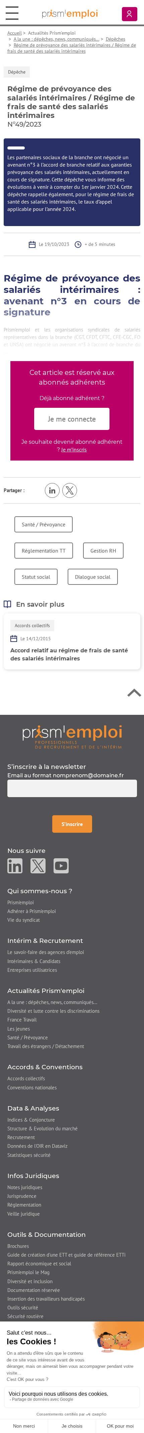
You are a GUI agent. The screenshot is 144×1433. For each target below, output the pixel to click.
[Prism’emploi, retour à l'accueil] (72, 737)
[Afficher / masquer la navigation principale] (12, 12)
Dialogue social (93, 576)
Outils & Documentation (46, 1235)
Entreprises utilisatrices (32, 970)
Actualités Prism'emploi (45, 991)
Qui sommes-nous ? (39, 891)
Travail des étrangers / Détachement (45, 1046)
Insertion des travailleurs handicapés (46, 1299)
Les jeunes (18, 1029)
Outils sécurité (22, 1307)
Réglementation (24, 1205)
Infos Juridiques (33, 1176)
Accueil (14, 33)
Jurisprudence (22, 1196)
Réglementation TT (44, 550)
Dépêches (115, 39)
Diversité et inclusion (30, 1281)
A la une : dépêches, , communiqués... (52, 1002)
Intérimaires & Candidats (33, 961)
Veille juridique (23, 1214)
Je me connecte (72, 419)
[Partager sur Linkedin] (52, 490)
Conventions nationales (32, 1087)
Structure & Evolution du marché (42, 1128)
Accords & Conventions (45, 1067)
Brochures (18, 1246)
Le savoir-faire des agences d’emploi (45, 952)
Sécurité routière (25, 1316)
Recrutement (21, 1137)
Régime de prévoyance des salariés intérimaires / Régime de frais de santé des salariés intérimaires (71, 48)
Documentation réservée (33, 1290)
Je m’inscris (74, 449)
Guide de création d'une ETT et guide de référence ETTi (66, 1255)
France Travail (22, 1019)
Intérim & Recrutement (45, 941)
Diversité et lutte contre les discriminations (53, 1011)
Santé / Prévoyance (43, 524)
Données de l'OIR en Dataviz (37, 1146)
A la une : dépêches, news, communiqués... (56, 39)
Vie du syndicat (23, 920)
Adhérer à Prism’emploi (31, 911)
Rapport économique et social (39, 1263)
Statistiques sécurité (29, 1155)
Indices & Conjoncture (31, 1120)
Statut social (36, 576)
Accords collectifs (26, 1078)
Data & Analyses (33, 1108)
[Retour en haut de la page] (134, 694)
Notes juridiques (24, 1187)
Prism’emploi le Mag (28, 1272)
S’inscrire (76, 823)
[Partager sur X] (69, 490)
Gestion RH (103, 550)
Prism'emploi (20, 902)
